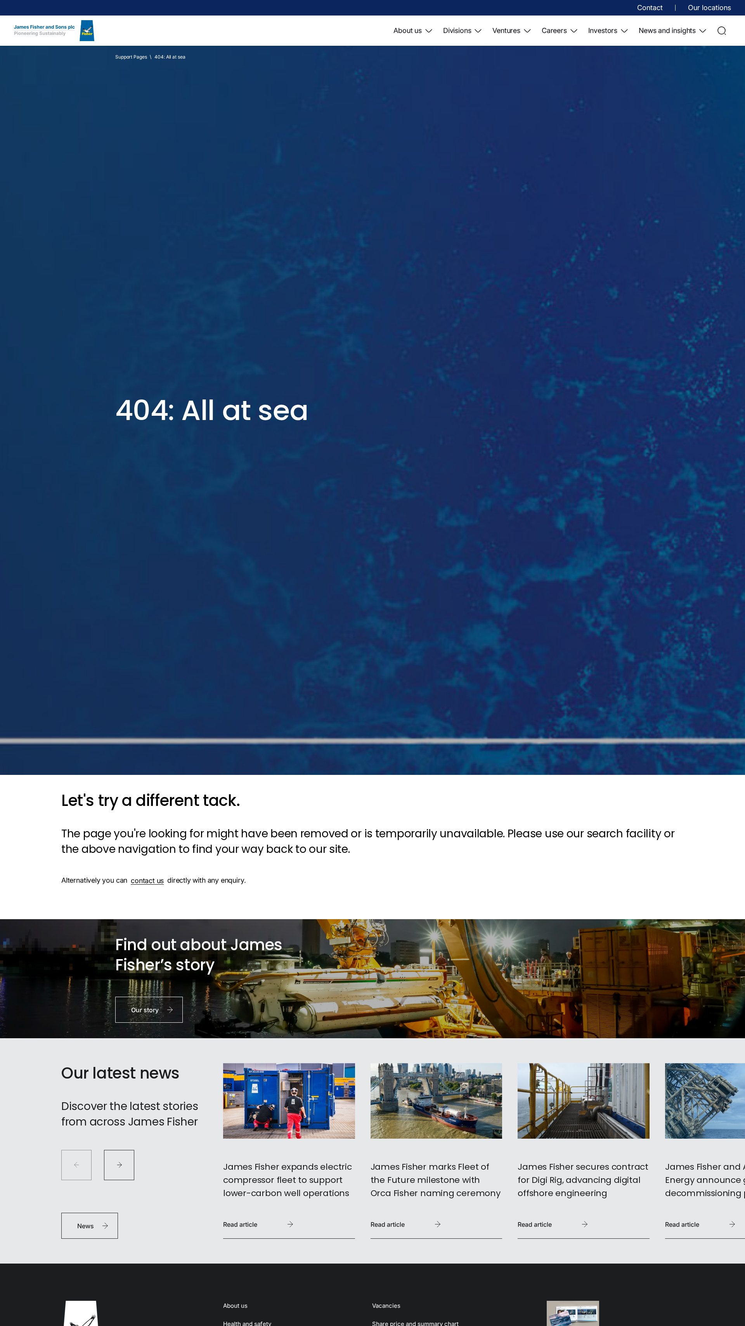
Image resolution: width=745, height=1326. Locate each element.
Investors (602, 30)
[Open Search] (721, 31)
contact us (147, 880)
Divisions (457, 30)
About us (407, 30)
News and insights (667, 30)
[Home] (54, 30)
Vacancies (386, 1305)
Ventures (506, 30)
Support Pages (131, 57)
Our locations (709, 7)
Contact (650, 7)
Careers (554, 30)
